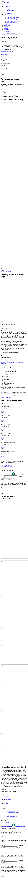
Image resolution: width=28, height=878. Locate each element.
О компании (7, 6)
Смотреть (3, 411)
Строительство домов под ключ (15, 15)
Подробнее (3, 389)
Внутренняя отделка (12, 22)
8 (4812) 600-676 (5, 2)
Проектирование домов (13, 17)
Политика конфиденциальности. (9, 872)
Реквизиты (9, 13)
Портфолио (6, 24)
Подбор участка (11, 18)
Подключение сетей (12, 20)
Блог (8, 9)
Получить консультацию (7, 397)
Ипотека (6, 26)
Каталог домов (7, 25)
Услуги (5, 14)
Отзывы (6, 28)
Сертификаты (10, 10)
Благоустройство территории (14, 21)
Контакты (6, 29)
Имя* (2, 476)
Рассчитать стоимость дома (7, 51)
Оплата (8, 11)
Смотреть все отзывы (6, 271)
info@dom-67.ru (8, 466)
